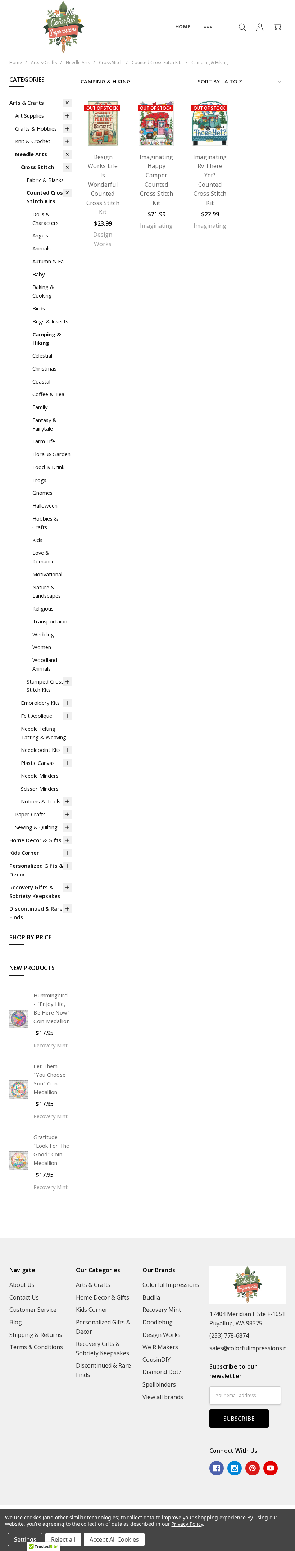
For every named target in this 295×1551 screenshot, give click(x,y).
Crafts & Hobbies (36, 128)
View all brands (162, 1397)
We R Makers (160, 1347)
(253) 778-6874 (229, 1335)
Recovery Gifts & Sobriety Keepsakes (34, 891)
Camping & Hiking (46, 338)
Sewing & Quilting (36, 827)
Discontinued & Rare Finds (36, 913)
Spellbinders (159, 1384)
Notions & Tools (40, 801)
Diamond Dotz (161, 1372)
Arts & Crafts (26, 102)
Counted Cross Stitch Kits (46, 197)
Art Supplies (29, 115)
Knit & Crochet (32, 141)
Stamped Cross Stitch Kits (45, 686)
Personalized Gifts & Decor (36, 870)
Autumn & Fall (49, 261)
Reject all (63, 1539)
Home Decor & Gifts (35, 840)
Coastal (41, 381)
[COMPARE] (111, 115)
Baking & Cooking (43, 291)
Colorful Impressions (170, 1285)
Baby (38, 274)
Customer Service (32, 1310)
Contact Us (24, 1297)
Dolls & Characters (45, 218)
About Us (22, 1285)
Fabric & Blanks (45, 179)
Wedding (43, 634)
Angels (40, 235)
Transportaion (49, 621)
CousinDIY (156, 1360)
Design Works (161, 1335)
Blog (15, 1322)
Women (41, 646)
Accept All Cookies (114, 1539)
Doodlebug (157, 1322)
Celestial (42, 355)
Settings (25, 1539)
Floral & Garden (51, 454)
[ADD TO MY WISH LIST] (111, 126)
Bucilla (151, 1297)
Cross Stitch (37, 167)
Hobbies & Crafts (45, 523)
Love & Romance (43, 557)
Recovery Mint (161, 1310)
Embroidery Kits (40, 702)
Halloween (45, 505)
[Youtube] (270, 1468)
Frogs (39, 480)
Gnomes (42, 492)
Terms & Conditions (36, 1347)
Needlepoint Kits (41, 749)
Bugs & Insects (50, 321)
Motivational (47, 574)
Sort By (209, 81)
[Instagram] (234, 1468)
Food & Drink (48, 467)
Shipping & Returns (35, 1335)
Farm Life (43, 441)
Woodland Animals (44, 664)
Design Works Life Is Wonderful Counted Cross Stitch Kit (102, 184)
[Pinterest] (252, 1468)
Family (39, 407)
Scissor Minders (40, 788)
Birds (38, 308)
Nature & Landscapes (46, 591)
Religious (43, 608)
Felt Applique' (37, 715)
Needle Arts (31, 154)
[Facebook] (216, 1468)
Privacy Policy (187, 1523)
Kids (37, 540)
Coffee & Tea (48, 394)
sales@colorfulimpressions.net (250, 1348)
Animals (41, 248)
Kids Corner (24, 852)
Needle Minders (40, 775)
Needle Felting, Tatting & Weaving (43, 733)
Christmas (44, 368)
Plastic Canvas (38, 762)
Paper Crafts (30, 814)
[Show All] (208, 27)
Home (182, 26)
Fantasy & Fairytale (44, 424)
